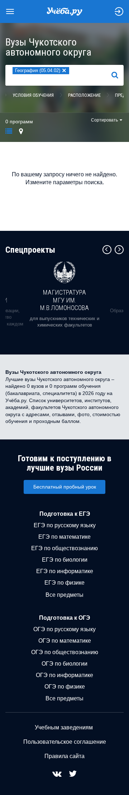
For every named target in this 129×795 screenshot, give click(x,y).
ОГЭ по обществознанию (64, 652)
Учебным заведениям (64, 727)
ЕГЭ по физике (64, 583)
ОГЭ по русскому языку (64, 629)
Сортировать (104, 120)
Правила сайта (64, 756)
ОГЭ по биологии (64, 664)
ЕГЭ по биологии (64, 560)
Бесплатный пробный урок (64, 487)
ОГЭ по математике (64, 641)
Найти (117, 75)
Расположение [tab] (84, 95)
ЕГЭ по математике (64, 537)
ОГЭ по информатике (64, 675)
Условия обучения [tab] (33, 95)
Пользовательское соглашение (64, 742)
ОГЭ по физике (64, 687)
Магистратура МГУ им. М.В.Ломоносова (64, 300)
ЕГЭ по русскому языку (65, 525)
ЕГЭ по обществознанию (64, 548)
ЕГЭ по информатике (64, 571)
